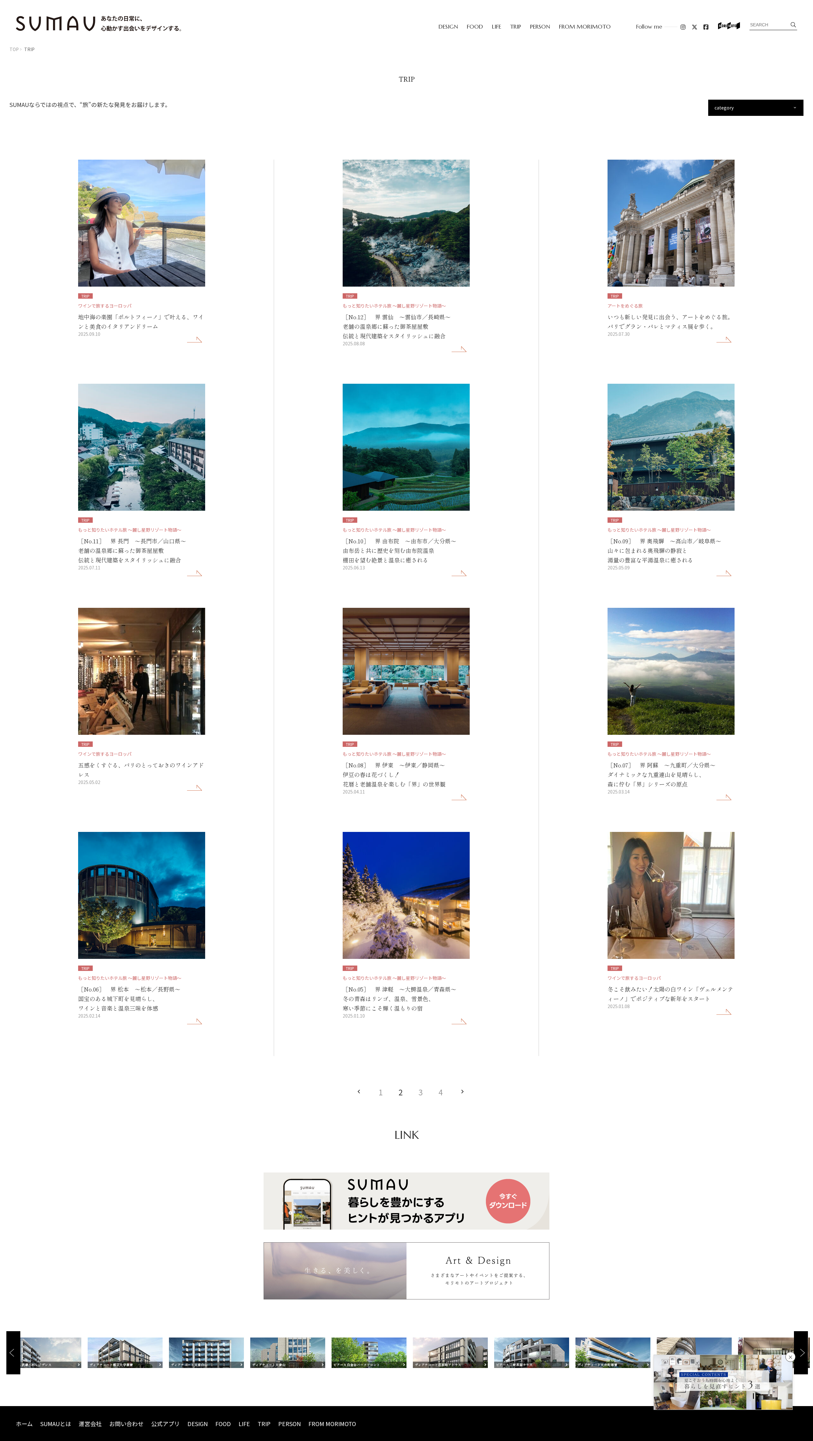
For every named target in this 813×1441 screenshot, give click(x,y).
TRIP (515, 26)
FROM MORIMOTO (585, 26)
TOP (14, 49)
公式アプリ (165, 1423)
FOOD (475, 26)
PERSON (540, 26)
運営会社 (90, 1423)
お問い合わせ (126, 1423)
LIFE (496, 26)
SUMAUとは (55, 1423)
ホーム (24, 1423)
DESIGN (448, 26)
